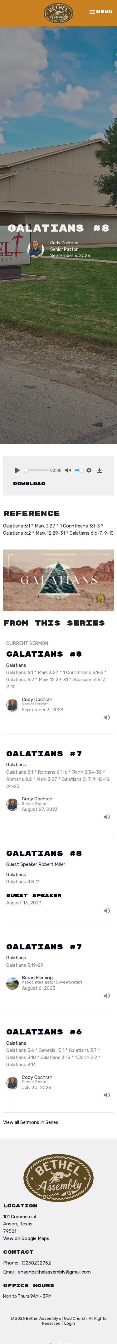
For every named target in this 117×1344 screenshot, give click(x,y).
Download (29, 484)
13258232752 (36, 1263)
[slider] (36, 470)
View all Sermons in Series (30, 1122)
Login (69, 1323)
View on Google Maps (26, 1238)
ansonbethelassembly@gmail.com (54, 1272)
